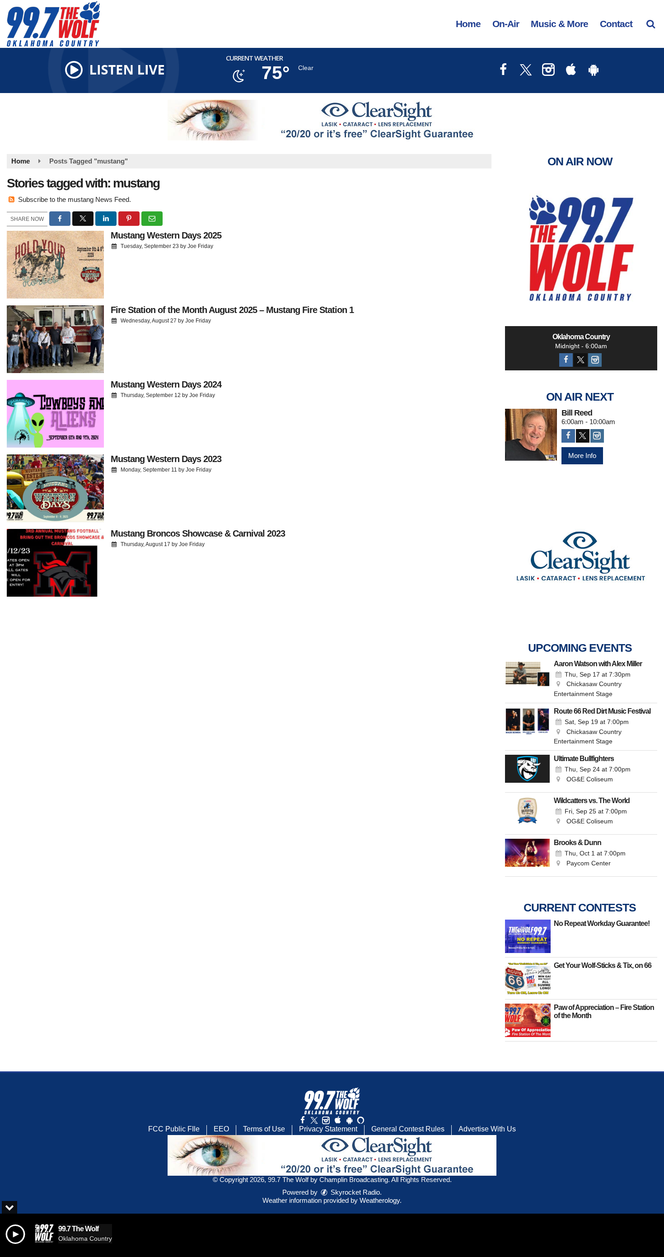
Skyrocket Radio (354, 1192)
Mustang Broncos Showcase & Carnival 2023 (198, 533)
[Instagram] (595, 360)
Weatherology (380, 1200)
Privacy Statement (328, 1129)
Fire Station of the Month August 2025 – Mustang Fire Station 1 (232, 310)
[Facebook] (566, 360)
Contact (616, 24)
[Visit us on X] (526, 71)
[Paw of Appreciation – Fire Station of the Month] (528, 1020)
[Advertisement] (332, 120)
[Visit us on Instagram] (548, 71)
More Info (582, 455)
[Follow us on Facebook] (302, 1120)
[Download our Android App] (593, 71)
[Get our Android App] (349, 1120)
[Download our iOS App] (571, 71)
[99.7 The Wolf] (60, 23)
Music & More (559, 24)
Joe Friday (200, 246)
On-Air (505, 24)
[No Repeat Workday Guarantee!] (528, 936)
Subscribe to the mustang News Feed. (74, 199)
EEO (221, 1129)
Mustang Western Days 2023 (166, 459)
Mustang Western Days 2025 (166, 235)
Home (468, 24)
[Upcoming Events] (527, 679)
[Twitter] (580, 360)
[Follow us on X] (314, 1120)
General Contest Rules (407, 1129)
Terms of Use (264, 1129)
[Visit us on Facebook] (503, 71)
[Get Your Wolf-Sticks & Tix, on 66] (528, 978)
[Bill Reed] (531, 435)
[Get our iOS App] (337, 1120)
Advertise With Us (487, 1129)
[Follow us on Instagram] (325, 1120)
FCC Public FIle (174, 1129)
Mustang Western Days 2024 (166, 384)
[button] (650, 24)
